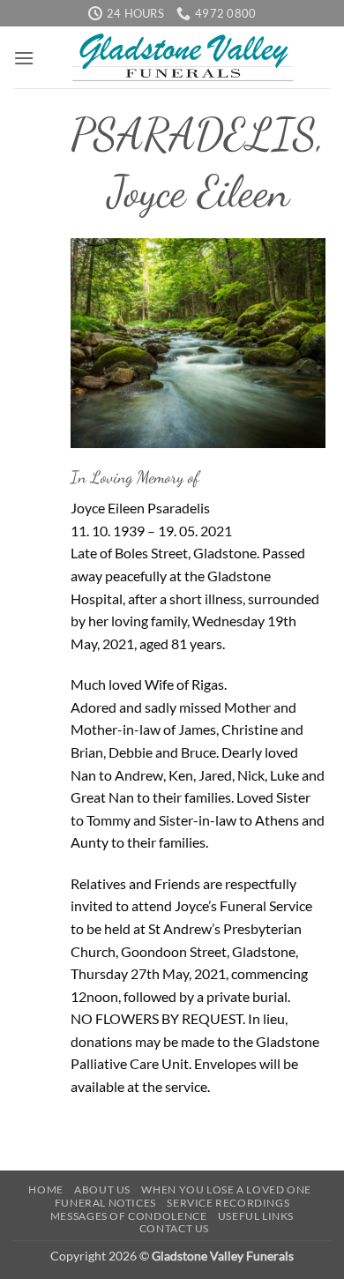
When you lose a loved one (225, 1189)
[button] (23, 57)
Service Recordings (228, 1202)
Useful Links (256, 1216)
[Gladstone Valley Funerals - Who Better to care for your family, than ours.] (183, 57)
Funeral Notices (105, 1202)
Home (45, 1189)
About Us (102, 1189)
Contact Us (174, 1228)
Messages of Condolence (128, 1216)
